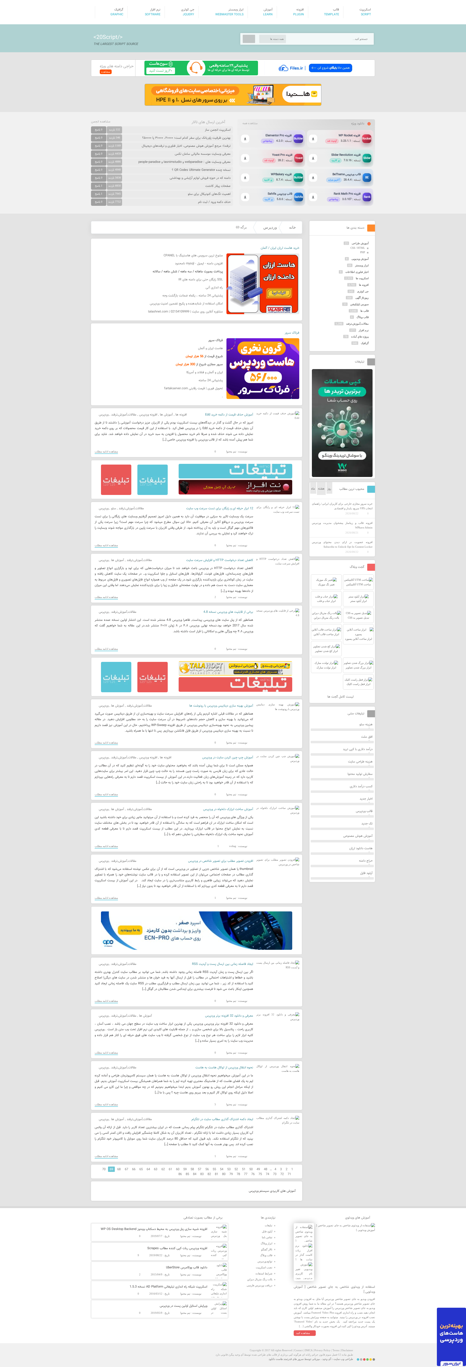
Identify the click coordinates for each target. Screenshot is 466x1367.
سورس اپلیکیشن (359, 304)
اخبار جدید (366, 798)
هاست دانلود (276, 1359)
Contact (298, 1350)
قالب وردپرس (364, 811)
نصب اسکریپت (264, 1267)
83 (202, 1174)
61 (170, 1169)
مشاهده (105, 71)
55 (214, 1169)
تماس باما (267, 1237)
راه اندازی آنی (214, 287)
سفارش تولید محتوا (360, 774)
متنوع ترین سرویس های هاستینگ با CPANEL (193, 255)
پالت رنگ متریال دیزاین (259, 1279)
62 (163, 1169)
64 (148, 1169)
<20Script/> (108, 37)
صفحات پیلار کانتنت (218, 186)
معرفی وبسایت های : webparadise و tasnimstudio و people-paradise (184, 162)
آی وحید (326, 1359)
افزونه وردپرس (148, 414)
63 (155, 1169)
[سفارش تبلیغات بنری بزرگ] (235, 477)
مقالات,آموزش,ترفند (123, 414)
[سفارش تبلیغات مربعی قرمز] (116, 494)
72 (282, 1174)
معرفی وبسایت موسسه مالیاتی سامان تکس (203, 154)
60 (177, 1169)
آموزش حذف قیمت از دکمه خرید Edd (229, 414)
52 (236, 1169)
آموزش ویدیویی (360, 258)
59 (185, 1169)
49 (258, 1169)
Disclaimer (347, 1350)
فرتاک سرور (292, 332)
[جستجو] (249, 39)
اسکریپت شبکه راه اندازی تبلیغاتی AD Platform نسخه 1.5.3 (168, 1286)
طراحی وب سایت (343, 1359)
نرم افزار (364, 330)
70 (104, 1169)
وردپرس (270, 227)
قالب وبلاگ (363, 317)
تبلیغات (268, 1225)
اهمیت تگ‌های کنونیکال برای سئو (209, 194)
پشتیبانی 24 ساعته (211, 380)
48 (265, 1169)
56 (207, 1169)
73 (274, 1174)
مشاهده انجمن (100, 121)
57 (199, 1169)
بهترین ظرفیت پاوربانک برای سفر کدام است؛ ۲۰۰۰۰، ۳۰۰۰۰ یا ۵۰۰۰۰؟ (186, 138)
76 (253, 1174)
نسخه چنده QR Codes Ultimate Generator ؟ (201, 170)
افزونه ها (181, 414)
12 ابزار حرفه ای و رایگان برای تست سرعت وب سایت (219, 508)
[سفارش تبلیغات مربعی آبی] (152, 494)
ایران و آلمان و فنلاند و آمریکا (204, 372)
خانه (292, 227)
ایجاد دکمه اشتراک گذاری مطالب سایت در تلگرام (222, 1119)
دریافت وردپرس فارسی (259, 1285)
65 (141, 1169)
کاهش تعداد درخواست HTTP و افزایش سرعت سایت (219, 560)
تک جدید (367, 823)
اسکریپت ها (362, 278)
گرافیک (365, 343)
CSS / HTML (357, 247)
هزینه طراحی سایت (360, 761)
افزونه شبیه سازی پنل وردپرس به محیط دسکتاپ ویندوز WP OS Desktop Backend (154, 1229)
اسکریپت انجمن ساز (218, 130)
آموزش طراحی (360, 243)
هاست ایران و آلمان (210, 348)
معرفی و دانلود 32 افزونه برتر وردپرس (229, 1015)
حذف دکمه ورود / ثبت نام (214, 202)
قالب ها (364, 310)
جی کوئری (363, 291)
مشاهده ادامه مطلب (106, 451)
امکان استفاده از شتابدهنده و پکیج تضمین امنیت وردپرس (186, 303)
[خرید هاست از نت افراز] (235, 493)
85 (187, 1174)
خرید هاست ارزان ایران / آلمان (280, 248)
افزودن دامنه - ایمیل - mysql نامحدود (199, 263)
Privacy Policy (322, 1350)
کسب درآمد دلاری (361, 786)
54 (221, 1169)
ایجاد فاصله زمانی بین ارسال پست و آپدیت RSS (222, 964)
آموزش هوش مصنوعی (358, 836)
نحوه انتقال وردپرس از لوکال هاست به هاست (224, 1067)
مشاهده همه (250, 123)
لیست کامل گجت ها (341, 696)
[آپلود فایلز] (315, 74)
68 (119, 1169)
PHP (362, 252)
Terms (336, 1350)
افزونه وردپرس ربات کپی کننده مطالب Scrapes (177, 1248)
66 (133, 1169)
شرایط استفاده (264, 1273)
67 (126, 1169)
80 (223, 1174)
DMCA (308, 1350)
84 (194, 1174)
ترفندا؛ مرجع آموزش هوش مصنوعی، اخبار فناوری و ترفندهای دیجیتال (186, 146)
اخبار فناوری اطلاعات (357, 271)
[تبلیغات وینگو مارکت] (342, 476)
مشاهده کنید (303, 1333)
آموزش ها (166, 414)
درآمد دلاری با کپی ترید (358, 749)
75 (260, 1174)
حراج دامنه (366, 860)
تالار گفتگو (266, 1249)
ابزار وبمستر (362, 265)
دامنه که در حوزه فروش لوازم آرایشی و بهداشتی (200, 178)
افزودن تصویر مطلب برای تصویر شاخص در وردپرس (220, 861)
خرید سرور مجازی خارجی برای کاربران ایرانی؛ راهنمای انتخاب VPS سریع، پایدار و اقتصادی (342, 506)
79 (231, 1174)
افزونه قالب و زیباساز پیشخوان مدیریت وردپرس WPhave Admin (342, 525)
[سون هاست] (201, 74)
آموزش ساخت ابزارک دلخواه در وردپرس (228, 809)
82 (209, 1174)
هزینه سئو (366, 724)
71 (289, 1174)
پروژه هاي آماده (360, 336)
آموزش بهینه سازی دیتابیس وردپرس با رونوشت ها (221, 705)
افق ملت (367, 737)
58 (192, 1169)
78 (238, 1174)
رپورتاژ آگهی (362, 297)
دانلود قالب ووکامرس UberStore (186, 1267)
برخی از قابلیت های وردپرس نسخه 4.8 (228, 612)
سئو (113, 508)
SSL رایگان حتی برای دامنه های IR (200, 279)
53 (229, 1169)
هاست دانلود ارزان (361, 848)
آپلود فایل (366, 873)
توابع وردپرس (265, 1261)
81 (216, 1174)
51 (243, 1169)
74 (267, 1174)
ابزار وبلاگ (266, 1243)
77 (245, 1174)
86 (180, 1174)
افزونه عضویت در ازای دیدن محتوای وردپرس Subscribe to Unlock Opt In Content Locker (342, 544)
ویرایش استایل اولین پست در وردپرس (183, 1306)
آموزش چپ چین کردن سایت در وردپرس (227, 757)
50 (251, 1169)
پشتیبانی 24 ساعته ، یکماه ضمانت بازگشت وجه (192, 295)
